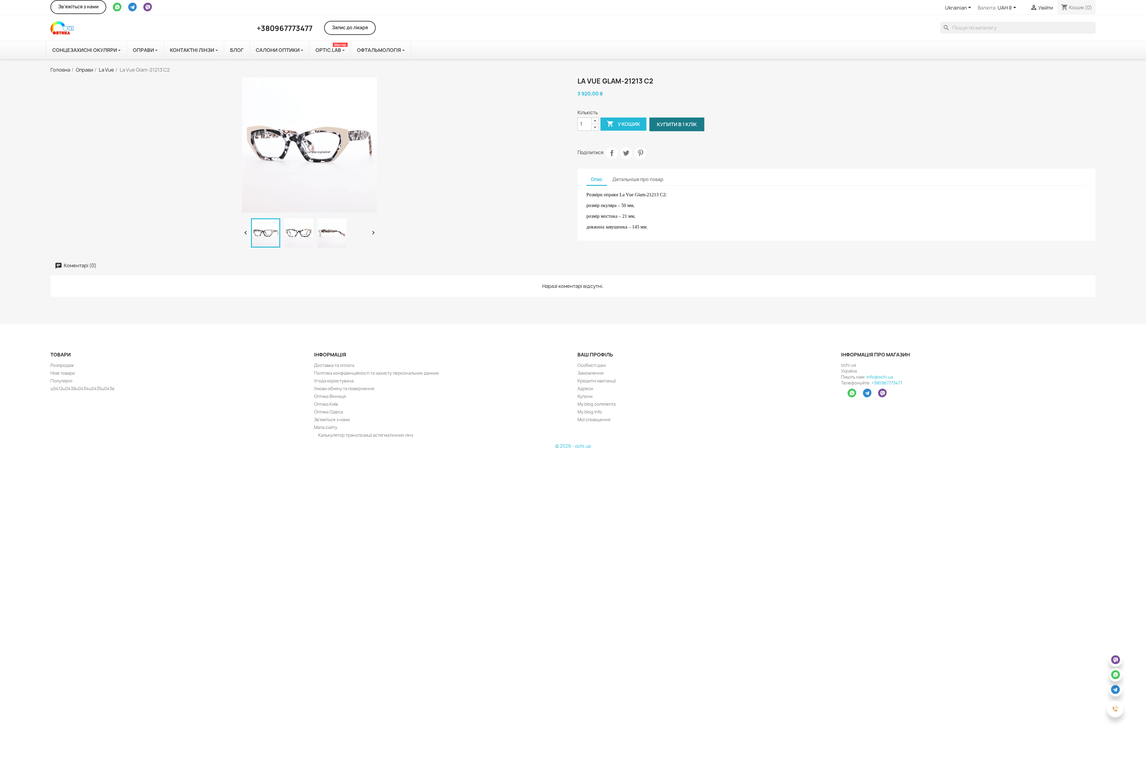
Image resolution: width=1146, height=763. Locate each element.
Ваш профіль (595, 354)
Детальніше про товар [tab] (637, 179)
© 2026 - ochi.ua (573, 446)
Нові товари (62, 373)
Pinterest (640, 153)
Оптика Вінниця (330, 396)
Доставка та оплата (334, 365)
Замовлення (590, 373)
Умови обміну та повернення (344, 388)
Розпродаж (62, 365)
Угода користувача (334, 381)
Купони (584, 396)
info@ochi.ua (879, 377)
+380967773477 (886, 383)
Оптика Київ (326, 404)
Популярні (61, 381)
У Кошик (623, 123)
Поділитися (612, 153)
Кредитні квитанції (596, 381)
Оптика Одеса (328, 412)
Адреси (585, 388)
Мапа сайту (325, 427)
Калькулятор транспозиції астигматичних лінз (365, 435)
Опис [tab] (597, 179)
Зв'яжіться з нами (78, 7)
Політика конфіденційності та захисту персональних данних (376, 373)
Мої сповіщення (593, 419)
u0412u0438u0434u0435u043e (82, 388)
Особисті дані (591, 365)
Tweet (626, 153)
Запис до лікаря (350, 27)
